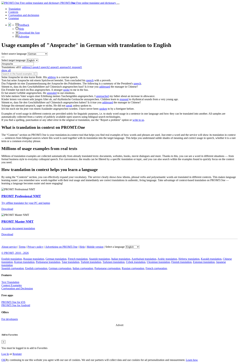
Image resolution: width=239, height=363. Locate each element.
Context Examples (11, 285)
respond (124, 99)
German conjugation (60, 268)
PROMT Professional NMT (21, 196)
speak (69, 105)
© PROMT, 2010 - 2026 (15, 252)
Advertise (24, 36)
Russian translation (33, 258)
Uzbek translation (135, 262)
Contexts (13, 12)
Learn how (192, 359)
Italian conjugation (83, 268)
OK (3, 359)
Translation (14, 8)
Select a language (115, 246)
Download (7, 208)
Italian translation (120, 258)
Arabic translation (167, 258)
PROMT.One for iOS (13, 302)
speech (90, 80)
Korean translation (24, 262)
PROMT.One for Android (15, 305)
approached (102, 96)
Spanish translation (99, 258)
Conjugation (23, 15)
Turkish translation (91, 262)
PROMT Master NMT (17, 221)
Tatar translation (70, 262)
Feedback (24, 24)
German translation (55, 258)
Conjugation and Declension (17, 288)
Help (21, 28)
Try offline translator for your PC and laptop (25, 202)
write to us (138, 119)
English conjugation (36, 268)
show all (6, 70)
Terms (22, 246)
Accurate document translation (18, 228)
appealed (52, 92)
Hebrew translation (188, 258)
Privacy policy (35, 246)
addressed (104, 86)
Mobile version (95, 246)
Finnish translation (181, 262)
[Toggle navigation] (118, 3)
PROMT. (88, 2)
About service (9, 246)
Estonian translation (204, 262)
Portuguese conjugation (107, 268)
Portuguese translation (48, 262)
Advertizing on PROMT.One (61, 246)
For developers (9, 319)
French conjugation (156, 268)
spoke (66, 89)
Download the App (29, 32)
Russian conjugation (133, 268)
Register (17, 353)
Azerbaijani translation (143, 258)
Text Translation (10, 282)
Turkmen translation (114, 262)
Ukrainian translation (158, 262)
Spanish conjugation (12, 268)
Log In (5, 353)
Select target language (13, 60)
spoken (103, 108)
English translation (11, 258)
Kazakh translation (211, 258)
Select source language (14, 53)
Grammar (13, 18)
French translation (78, 258)
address (52, 77)
